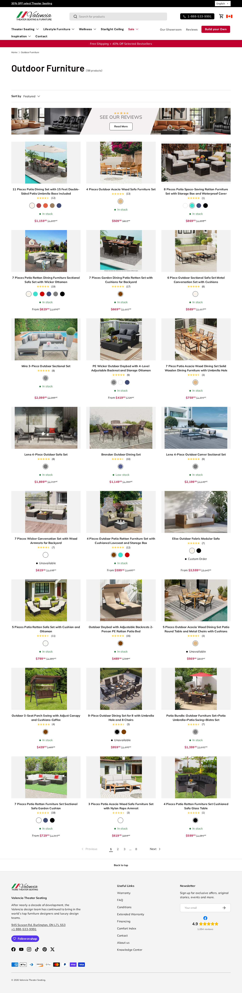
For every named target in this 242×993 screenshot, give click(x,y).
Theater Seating (23, 29)
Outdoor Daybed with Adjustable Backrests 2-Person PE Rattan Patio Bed (121, 629)
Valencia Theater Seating (32, 980)
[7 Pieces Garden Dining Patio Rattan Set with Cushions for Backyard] (121, 251)
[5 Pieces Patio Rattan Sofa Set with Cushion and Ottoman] (46, 600)
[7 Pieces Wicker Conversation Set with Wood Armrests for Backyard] (46, 512)
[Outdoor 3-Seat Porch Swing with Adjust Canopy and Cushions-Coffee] (46, 689)
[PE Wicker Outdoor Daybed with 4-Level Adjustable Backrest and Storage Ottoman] (121, 339)
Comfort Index (126, 928)
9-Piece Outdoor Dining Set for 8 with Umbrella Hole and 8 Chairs (121, 718)
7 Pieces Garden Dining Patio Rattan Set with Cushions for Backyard (121, 280)
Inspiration (19, 36)
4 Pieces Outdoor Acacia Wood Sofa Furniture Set (121, 189)
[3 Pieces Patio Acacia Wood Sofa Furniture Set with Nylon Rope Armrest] (121, 777)
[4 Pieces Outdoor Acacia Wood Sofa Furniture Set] (121, 163)
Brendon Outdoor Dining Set (121, 454)
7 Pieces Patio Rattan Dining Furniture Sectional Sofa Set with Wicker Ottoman (46, 280)
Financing (123, 921)
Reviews (192, 29)
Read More (121, 126)
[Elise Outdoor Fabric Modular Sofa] (196, 512)
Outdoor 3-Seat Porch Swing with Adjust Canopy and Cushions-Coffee (46, 718)
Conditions (124, 907)
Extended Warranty (130, 914)
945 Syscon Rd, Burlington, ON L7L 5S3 (38, 925)
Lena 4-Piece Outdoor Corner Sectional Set (196, 454)
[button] (221, 16)
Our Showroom (171, 29)
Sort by (16, 96)
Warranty (123, 893)
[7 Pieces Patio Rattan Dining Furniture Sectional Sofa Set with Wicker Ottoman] (46, 251)
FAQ (120, 900)
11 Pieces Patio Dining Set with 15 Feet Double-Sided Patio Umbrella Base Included (46, 191)
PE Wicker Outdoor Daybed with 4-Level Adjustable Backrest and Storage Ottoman (121, 368)
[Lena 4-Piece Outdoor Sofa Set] (46, 428)
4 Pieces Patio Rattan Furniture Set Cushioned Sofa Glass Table (196, 806)
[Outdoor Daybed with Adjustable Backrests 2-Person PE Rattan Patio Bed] (121, 600)
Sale (131, 29)
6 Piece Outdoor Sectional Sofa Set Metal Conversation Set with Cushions (196, 280)
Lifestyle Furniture (57, 29)
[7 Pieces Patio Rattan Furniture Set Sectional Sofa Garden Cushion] (46, 777)
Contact (41, 36)
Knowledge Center (129, 949)
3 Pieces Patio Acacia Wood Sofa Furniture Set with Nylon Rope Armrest (121, 806)
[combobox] (223, 3)
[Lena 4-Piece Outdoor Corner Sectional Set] (196, 428)
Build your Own (216, 29)
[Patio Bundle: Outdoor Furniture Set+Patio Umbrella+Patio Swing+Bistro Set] (196, 689)
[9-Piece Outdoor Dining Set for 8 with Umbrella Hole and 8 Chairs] (121, 689)
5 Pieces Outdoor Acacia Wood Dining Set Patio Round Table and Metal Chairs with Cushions (196, 629)
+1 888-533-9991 (24, 929)
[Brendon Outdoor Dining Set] (121, 428)
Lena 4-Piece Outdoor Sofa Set (46, 454)
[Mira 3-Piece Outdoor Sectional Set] (46, 339)
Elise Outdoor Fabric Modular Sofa (196, 538)
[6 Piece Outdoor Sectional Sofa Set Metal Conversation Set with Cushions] (196, 251)
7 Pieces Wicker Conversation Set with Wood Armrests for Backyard (46, 541)
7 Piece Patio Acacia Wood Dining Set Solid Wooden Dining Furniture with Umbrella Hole (196, 368)
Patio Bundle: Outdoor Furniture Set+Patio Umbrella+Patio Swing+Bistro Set (196, 718)
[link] (89, 849)
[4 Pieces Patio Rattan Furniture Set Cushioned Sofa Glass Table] (196, 777)
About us (123, 942)
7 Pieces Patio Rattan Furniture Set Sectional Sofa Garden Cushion (46, 806)
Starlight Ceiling (112, 29)
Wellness (85, 29)
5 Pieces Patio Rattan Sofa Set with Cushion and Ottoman (46, 629)
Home (14, 52)
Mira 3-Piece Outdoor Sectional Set (46, 366)
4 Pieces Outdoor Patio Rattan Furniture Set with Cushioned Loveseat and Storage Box (121, 541)
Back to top (121, 865)
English (220, 3)
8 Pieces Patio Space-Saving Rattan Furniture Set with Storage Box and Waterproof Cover (196, 191)
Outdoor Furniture (30, 52)
